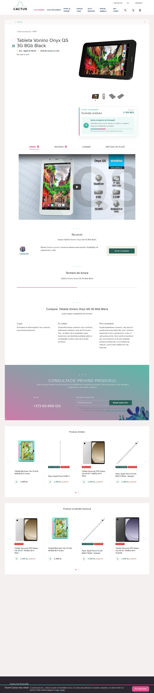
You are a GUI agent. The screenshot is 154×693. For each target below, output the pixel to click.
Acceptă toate (141, 689)
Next (144, 461)
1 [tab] (75, 492)
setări (57, 690)
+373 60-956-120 (47, 406)
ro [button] (128, 3)
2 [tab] (78, 492)
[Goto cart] (133, 10)
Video (33, 147)
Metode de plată (115, 147)
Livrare (86, 147)
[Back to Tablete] (145, 22)
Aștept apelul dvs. (120, 402)
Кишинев (138, 3)
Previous (9, 461)
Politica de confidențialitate (115, 411)
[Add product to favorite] (13, 41)
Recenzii (60, 147)
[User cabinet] (140, 10)
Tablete (19, 22)
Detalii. (62, 690)
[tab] (47, 286)
